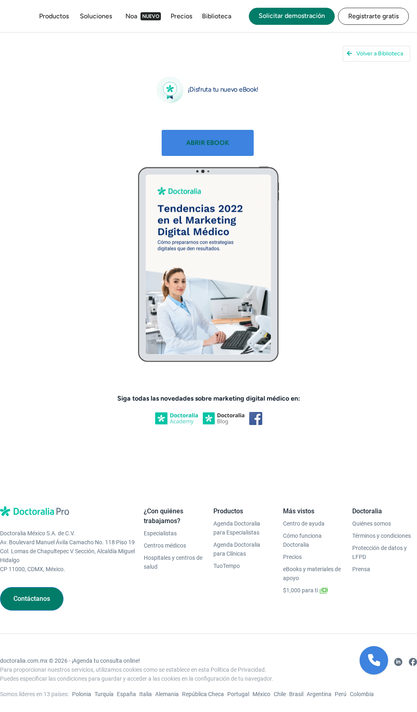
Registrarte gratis (373, 16)
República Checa (203, 694)
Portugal (238, 694)
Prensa (361, 569)
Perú (341, 694)
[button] (374, 660)
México (261, 694)
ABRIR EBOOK (207, 143)
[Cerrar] (387, 646)
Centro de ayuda (304, 523)
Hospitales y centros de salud (173, 562)
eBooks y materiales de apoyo (312, 573)
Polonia (81, 694)
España (126, 694)
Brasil (296, 694)
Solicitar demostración (292, 16)
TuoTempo (226, 566)
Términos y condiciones (381, 535)
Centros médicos (165, 545)
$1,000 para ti (301, 590)
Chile (280, 694)
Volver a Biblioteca (379, 53)
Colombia (362, 694)
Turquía (104, 694)
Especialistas (160, 533)
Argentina (319, 694)
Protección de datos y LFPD (379, 552)
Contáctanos (31, 598)
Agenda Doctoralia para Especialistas (236, 528)
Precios (181, 16)
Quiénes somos (371, 523)
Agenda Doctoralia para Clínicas (236, 549)
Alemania (167, 694)
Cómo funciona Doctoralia (302, 540)
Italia (145, 694)
